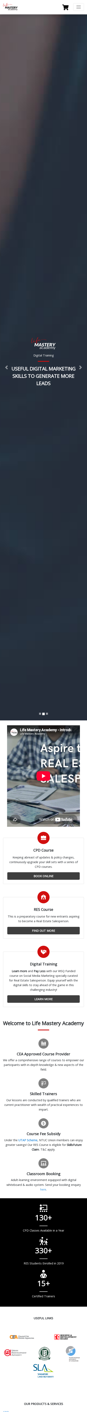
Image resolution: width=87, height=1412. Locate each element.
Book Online (43, 876)
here (43, 1189)
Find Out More (43, 931)
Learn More (43, 999)
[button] (6, 367)
